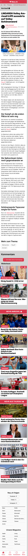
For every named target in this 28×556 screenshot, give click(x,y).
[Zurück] (1, 1)
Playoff (3, 82)
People (4, 513)
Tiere (3, 541)
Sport (3, 510)
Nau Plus (16, 516)
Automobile (5, 544)
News (3, 508)
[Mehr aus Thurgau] (13, 402)
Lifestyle (4, 521)
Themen (16, 521)
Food (15, 538)
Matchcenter (17, 510)
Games (4, 518)
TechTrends (17, 544)
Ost (5, 5)
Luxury (16, 536)
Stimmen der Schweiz (19, 518)
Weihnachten (11, 213)
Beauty (4, 546)
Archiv (4, 524)
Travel (15, 541)
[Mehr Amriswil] (13, 312)
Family (4, 538)
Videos (4, 516)
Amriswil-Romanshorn (19, 5)
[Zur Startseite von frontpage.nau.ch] (13, 1)
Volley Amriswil (9, 25)
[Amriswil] (13, 8)
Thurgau (9, 5)
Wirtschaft (17, 513)
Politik (15, 508)
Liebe (3, 536)
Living (15, 533)
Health (3, 533)
